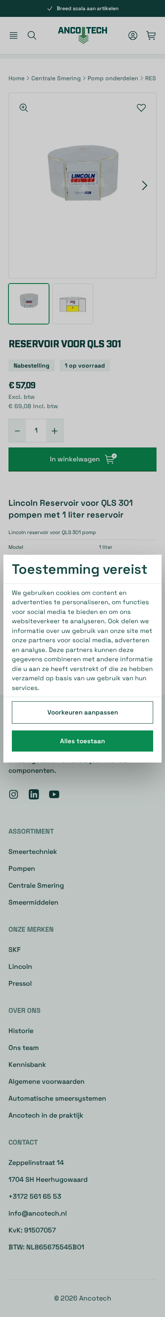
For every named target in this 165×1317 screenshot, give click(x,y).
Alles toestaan (82, 740)
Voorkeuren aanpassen (82, 712)
